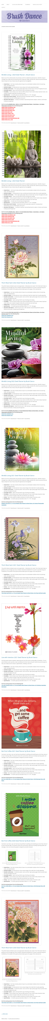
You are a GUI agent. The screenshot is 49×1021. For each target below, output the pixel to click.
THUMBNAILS (27, 4)
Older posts (5, 1013)
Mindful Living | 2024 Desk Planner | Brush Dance (18, 75)
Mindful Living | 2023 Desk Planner (13, 181)
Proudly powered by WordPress (14, 1018)
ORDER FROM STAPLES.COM (8, 116)
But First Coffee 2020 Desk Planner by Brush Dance (18, 841)
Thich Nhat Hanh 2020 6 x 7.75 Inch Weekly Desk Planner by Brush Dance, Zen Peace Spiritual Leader (24, 1002)
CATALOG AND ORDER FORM (17, 4)
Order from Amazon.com (7, 317)
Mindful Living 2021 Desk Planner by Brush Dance (18, 475)
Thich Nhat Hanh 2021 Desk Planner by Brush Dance (19, 565)
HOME (3, 4)
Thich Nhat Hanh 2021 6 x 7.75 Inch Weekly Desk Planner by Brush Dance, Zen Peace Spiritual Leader (24, 593)
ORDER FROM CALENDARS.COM (8, 107)
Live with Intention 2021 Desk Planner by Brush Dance (19, 657)
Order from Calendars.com (7, 315)
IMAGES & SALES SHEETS (37, 4)
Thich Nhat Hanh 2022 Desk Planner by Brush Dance (19, 283)
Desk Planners (13, 122)
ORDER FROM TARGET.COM (7, 113)
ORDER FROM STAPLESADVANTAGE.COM (10, 118)
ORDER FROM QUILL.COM (7, 119)
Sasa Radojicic (26, 122)
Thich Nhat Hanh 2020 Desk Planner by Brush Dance (19, 948)
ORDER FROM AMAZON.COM (8, 108)
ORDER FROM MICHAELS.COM (8, 115)
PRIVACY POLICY (4, 1018)
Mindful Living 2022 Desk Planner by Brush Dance (18, 381)
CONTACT (3, 7)
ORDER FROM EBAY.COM (7, 112)
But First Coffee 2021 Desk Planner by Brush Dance (18, 751)
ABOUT (8, 4)
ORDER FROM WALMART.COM (8, 110)
